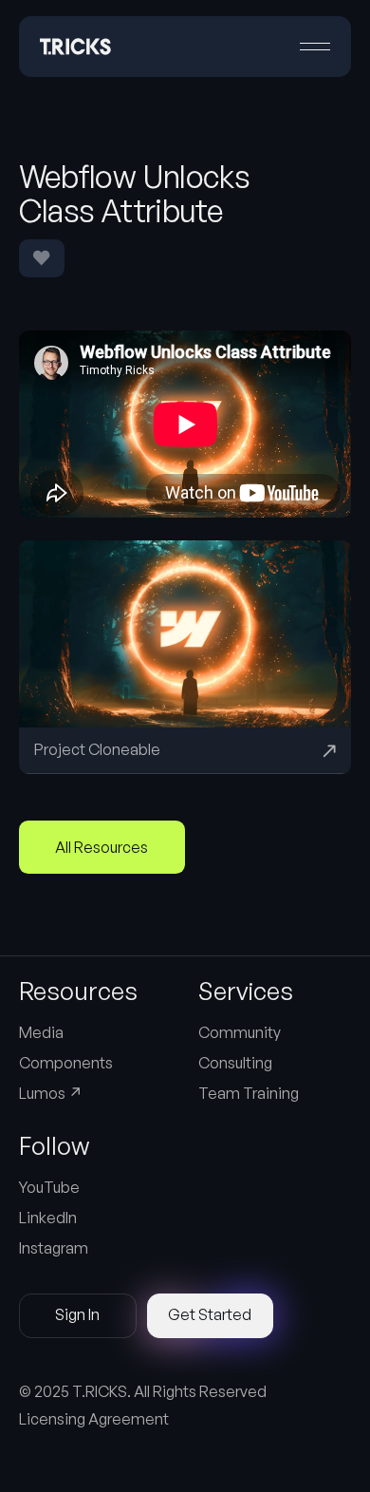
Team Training (248, 1093)
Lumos (51, 1093)
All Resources (101, 847)
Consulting (235, 1062)
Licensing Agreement (94, 1418)
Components (66, 1062)
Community (239, 1032)
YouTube (49, 1187)
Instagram (53, 1247)
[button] (315, 46)
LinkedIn (48, 1217)
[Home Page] (75, 46)
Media (41, 1032)
